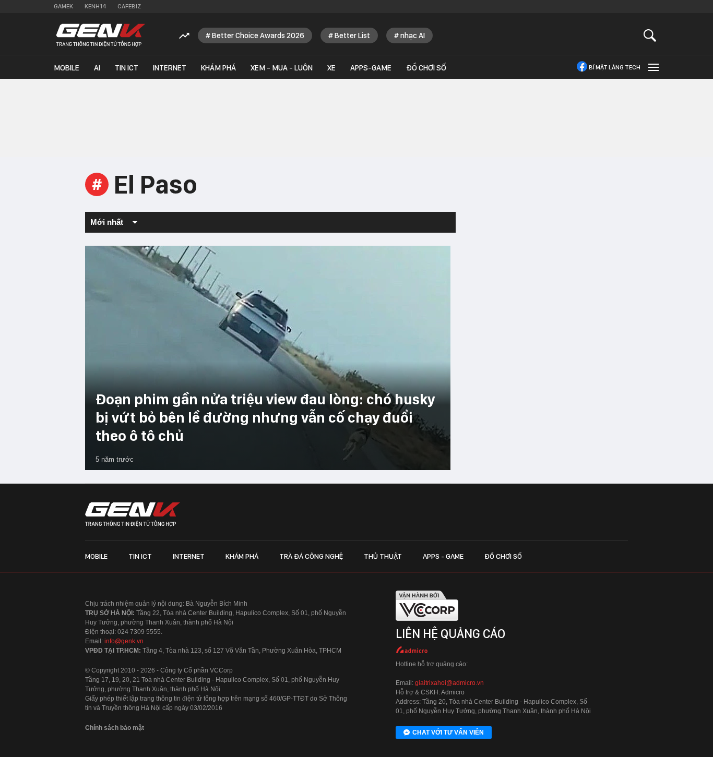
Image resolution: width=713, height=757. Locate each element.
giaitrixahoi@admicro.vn (449, 683)
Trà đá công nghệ (311, 556)
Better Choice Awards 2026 (258, 35)
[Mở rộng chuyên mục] (652, 67)
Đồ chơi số (426, 68)
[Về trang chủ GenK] (101, 35)
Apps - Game (443, 556)
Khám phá (218, 68)
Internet (169, 68)
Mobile (66, 68)
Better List (352, 35)
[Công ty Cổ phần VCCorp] (427, 623)
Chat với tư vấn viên (448, 732)
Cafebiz (129, 6)
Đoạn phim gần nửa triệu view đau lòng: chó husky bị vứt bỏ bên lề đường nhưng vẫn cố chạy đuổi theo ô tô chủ (265, 417)
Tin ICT (126, 68)
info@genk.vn (124, 641)
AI (97, 68)
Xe (331, 68)
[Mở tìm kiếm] (650, 35)
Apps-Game (370, 68)
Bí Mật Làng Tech (614, 67)
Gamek (63, 6)
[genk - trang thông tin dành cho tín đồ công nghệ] (132, 514)
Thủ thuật (383, 556)
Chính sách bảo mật (114, 727)
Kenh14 (95, 6)
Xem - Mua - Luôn (282, 68)
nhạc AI (412, 35)
